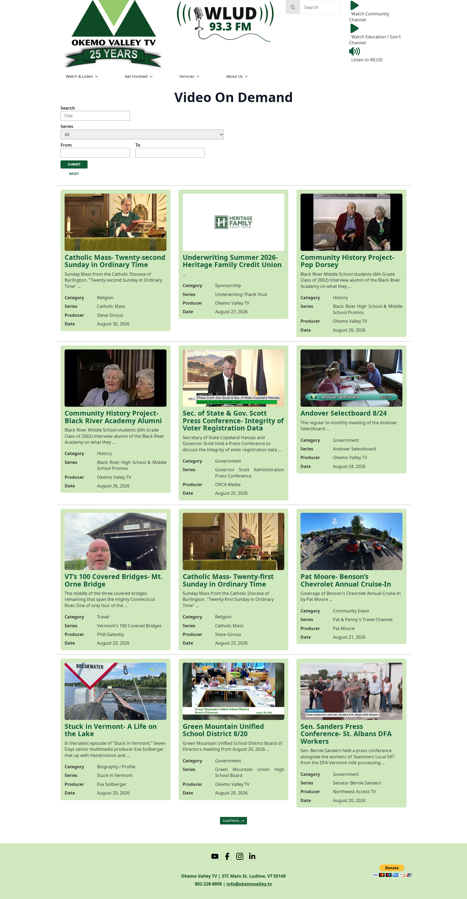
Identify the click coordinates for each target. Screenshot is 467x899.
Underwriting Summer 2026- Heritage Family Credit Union (232, 261)
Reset (74, 173)
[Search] (293, 7)
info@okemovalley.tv (249, 884)
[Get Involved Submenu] (153, 76)
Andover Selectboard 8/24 (344, 413)
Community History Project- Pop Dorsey (347, 261)
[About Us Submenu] (248, 76)
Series (67, 126)
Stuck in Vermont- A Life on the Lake (111, 730)
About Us (234, 76)
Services (186, 76)
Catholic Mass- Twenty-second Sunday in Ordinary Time (115, 261)
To (137, 145)
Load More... (232, 820)
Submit (74, 164)
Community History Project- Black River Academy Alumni (113, 416)
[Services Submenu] (199, 76)
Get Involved (136, 76)
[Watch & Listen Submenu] (98, 76)
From (66, 145)
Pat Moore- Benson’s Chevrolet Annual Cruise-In (346, 580)
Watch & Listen (79, 76)
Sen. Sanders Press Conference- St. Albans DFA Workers (346, 734)
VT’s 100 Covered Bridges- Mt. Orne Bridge (114, 580)
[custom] (215, 858)
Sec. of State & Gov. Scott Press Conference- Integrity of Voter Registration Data (233, 420)
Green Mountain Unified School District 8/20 (223, 730)
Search (68, 108)
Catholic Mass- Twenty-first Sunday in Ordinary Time (228, 580)
